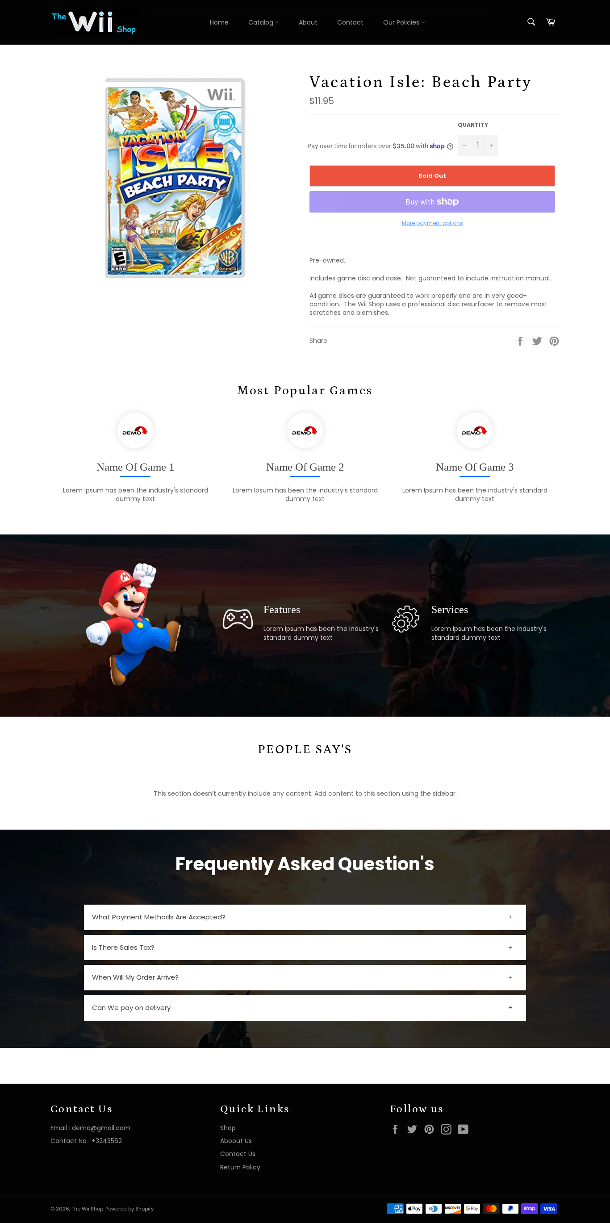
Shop (228, 1127)
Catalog (261, 22)
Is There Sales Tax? (123, 947)
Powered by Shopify (129, 1208)
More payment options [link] (432, 223)
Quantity (473, 125)
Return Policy (240, 1167)
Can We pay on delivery (131, 1007)
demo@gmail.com (101, 1127)
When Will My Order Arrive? (135, 977)
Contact (350, 22)
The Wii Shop (87, 1208)
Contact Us (237, 1153)
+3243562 (107, 1140)
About (308, 22)
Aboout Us (236, 1140)
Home (219, 22)
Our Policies (402, 22)
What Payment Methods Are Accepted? (159, 917)
